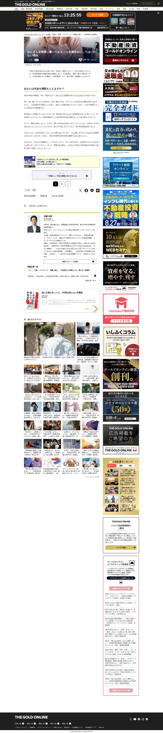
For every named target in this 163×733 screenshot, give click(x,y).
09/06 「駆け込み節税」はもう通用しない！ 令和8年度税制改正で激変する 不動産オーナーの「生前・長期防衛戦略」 (120, 681)
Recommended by (90, 476)
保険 (76, 9)
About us (101, 727)
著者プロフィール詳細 (70, 261)
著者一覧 (53, 723)
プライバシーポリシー (44, 727)
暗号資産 (94, 9)
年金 (36, 60)
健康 (124, 9)
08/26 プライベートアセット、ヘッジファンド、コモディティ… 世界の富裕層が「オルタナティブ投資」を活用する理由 (120, 596)
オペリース (110, 9)
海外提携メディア (90, 727)
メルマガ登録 (121, 547)
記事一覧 (18, 723)
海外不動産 (50, 9)
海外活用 (69, 9)
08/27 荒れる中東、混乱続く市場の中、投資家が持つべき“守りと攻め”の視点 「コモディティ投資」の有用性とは (120, 612)
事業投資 (60, 9)
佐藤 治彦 (48, 216)
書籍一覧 (65, 723)
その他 (131, 9)
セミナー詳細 (97, 15)
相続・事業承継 (26, 9)
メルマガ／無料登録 (132, 3)
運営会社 (67, 727)
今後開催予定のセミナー (122, 15)
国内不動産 (39, 9)
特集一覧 (30, 723)
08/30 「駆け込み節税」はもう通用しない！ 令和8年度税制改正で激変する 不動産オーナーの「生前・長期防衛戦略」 (120, 643)
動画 (138, 9)
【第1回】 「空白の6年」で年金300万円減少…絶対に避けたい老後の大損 (53, 276)
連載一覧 (41, 723)
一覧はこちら (123, 27)
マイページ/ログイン (147, 3)
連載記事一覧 (89, 280)
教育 (118, 9)
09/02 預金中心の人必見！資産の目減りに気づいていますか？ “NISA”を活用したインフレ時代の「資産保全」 (120, 672)
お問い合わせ (58, 727)
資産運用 (84, 9)
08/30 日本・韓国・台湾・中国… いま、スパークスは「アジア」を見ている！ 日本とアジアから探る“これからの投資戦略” (120, 652)
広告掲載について (77, 727)
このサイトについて (21, 727)
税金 (101, 9)
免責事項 (32, 727)
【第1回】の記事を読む (37, 206)
